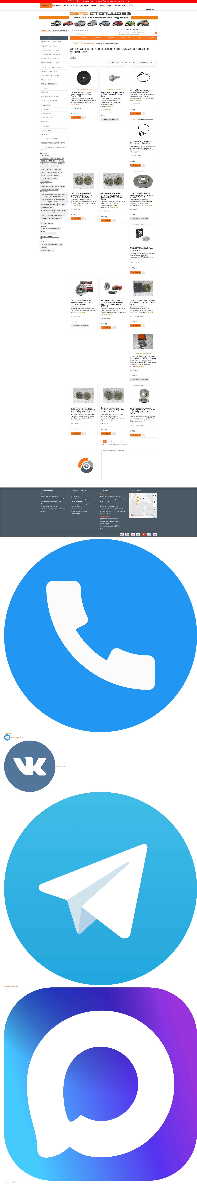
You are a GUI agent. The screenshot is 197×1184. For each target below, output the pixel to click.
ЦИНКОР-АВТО (46, 113)
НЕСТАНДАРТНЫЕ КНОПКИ (50, 139)
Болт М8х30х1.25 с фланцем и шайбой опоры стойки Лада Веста (112, 94)
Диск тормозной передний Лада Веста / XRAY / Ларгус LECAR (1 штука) (142, 302)
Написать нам (75, 494)
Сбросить (44, 244)
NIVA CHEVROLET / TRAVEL (50, 75)
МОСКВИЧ (44, 92)
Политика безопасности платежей (52, 499)
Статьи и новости (76, 509)
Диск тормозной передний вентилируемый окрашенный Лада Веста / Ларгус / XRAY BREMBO (112, 303)
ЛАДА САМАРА (46, 88)
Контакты (111, 37)
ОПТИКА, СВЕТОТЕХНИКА (49, 84)
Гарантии (44, 494)
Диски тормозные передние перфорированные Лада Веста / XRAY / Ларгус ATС (113, 410)
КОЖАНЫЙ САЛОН (47, 118)
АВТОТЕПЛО (45, 109)
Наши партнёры (76, 501)
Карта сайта (75, 496)
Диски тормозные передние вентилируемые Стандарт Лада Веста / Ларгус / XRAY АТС (83, 410)
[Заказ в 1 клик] (84, 117)
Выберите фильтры (55, 244)
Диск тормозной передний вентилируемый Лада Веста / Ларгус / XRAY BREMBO (82, 195)
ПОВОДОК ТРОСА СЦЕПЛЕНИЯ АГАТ (53, 143)
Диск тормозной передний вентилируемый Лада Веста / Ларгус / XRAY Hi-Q (141, 195)
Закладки (151, 37)
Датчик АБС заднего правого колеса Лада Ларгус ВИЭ (141, 142)
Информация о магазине (49, 496)
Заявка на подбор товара (79, 511)
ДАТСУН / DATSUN (47, 80)
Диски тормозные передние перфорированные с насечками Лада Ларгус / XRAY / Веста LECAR (142, 410)
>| (122, 441)
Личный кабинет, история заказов (82, 499)
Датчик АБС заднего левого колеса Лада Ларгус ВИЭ (141, 91)
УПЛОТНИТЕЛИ (46, 130)
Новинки (84, 37)
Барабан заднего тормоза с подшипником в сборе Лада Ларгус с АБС (81, 94)
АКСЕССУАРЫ (45, 105)
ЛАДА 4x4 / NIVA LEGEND (49, 71)
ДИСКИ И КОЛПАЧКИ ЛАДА (50, 96)
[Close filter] (46, 153)
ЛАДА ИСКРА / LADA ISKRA (50, 50)
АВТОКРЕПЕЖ (45, 126)
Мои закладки (75, 513)
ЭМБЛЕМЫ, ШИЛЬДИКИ (49, 101)
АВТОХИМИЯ (45, 134)
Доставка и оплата (47, 504)
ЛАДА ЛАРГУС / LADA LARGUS (51, 67)
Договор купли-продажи (49, 506)
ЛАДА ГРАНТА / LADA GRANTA (51, 42)
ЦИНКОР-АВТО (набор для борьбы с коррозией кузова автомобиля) (83, 5)
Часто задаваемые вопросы (80, 504)
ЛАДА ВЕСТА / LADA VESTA (50, 59)
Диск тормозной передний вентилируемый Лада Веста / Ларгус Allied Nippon (82, 302)
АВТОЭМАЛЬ (45, 122)
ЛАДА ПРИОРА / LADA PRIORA (51, 54)
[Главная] (70, 43)
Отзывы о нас (125, 37)
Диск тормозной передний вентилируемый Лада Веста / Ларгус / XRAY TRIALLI (141, 249)
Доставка (97, 37)
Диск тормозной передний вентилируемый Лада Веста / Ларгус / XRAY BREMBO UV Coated (112, 196)
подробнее (75, 104)
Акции (139, 37)
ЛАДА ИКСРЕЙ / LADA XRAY (50, 63)
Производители (76, 506)
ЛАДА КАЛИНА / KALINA (49, 46)
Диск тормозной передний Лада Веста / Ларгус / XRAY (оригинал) (143, 357)
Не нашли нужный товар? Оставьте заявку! (53, 148)
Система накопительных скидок (51, 501)
